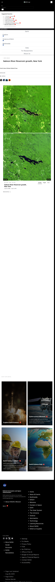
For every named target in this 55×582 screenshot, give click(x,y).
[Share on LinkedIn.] (7, 80)
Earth (27, 31)
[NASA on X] (9, 538)
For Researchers (27, 51)
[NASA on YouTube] (12, 538)
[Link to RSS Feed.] (9, 80)
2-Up (48, 182)
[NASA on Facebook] (4, 538)
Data (27, 48)
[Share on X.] (1, 80)
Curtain (40, 182)
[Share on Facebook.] (4, 80)
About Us (27, 53)
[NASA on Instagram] (7, 538)
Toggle (44, 182)
